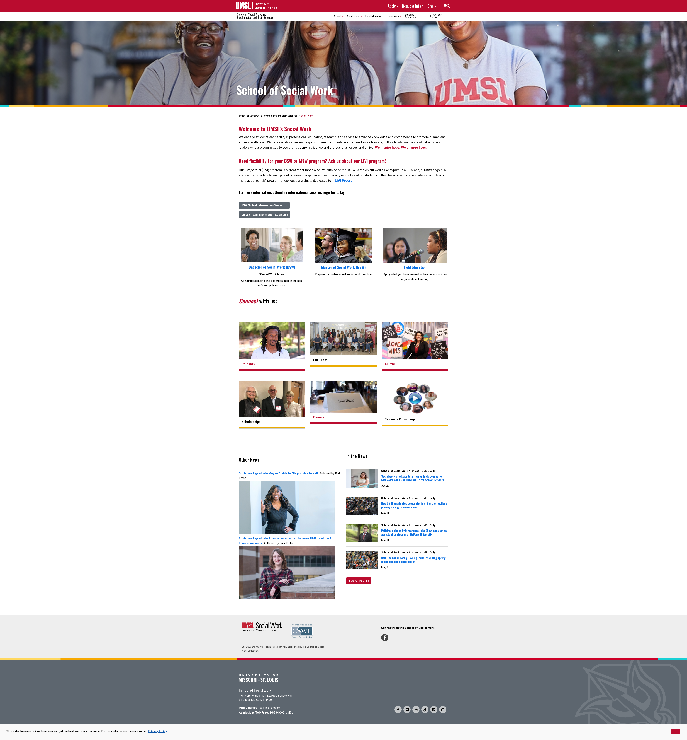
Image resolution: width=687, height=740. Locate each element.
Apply (392, 6)
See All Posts (358, 580)
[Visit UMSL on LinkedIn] (433, 709)
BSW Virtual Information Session (263, 205)
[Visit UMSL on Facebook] (398, 709)
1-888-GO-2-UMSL (281, 712)
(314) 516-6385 (270, 707)
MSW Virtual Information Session (263, 214)
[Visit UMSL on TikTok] (424, 709)
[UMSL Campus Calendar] (442, 709)
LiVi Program (345, 181)
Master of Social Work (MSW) (343, 267)
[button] (447, 5)
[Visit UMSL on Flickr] (407, 709)
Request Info (411, 6)
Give (431, 6)
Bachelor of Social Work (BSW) (272, 266)
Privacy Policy (157, 731)
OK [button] (675, 731)
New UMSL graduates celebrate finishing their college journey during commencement (414, 505)
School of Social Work (255, 690)
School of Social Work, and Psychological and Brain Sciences (255, 16)
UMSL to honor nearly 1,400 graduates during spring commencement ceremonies (413, 560)
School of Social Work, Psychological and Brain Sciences (268, 116)
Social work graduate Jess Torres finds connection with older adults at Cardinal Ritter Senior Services (412, 478)
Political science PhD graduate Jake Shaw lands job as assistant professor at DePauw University (414, 533)
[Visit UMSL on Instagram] (416, 709)
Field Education (415, 267)
